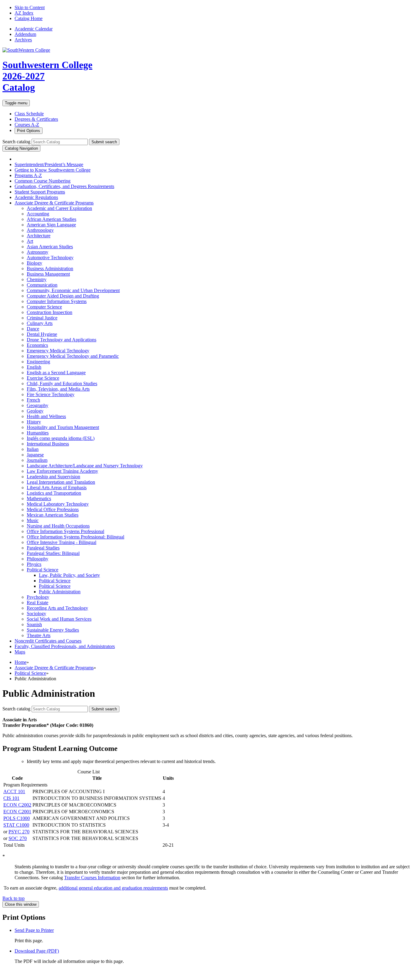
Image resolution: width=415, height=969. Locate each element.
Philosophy (37, 558)
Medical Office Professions (53, 509)
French (33, 400)
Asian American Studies (50, 246)
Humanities (38, 432)
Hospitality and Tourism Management (63, 427)
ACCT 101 (14, 791)
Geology (35, 410)
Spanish (34, 624)
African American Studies (51, 219)
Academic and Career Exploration (59, 208)
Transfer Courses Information (92, 877)
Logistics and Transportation (54, 493)
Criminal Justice (42, 317)
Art (30, 241)
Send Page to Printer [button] (34, 930)
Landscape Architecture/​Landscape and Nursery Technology (85, 465)
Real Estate (37, 602)
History (34, 421)
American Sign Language (51, 224)
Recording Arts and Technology (57, 608)
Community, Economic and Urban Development (73, 290)
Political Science (42, 569)
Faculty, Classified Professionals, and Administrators (65, 646)
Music (33, 520)
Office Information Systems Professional (65, 531)
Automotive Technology (50, 257)
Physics (34, 564)
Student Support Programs (40, 191)
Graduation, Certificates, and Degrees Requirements (64, 186)
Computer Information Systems (57, 301)
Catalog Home (29, 18)
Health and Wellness (46, 416)
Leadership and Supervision (53, 476)
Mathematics (39, 498)
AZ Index (24, 13)
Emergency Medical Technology (58, 350)
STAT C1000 (16, 825)
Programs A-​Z (28, 175)
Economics (37, 345)
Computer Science (44, 306)
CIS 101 (11, 798)
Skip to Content (30, 7)
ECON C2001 (17, 811)
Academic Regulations (36, 197)
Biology (34, 263)
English (34, 367)
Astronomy (37, 252)
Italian (33, 449)
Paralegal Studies (43, 547)
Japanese (35, 454)
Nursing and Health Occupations (58, 525)
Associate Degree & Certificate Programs (54, 667)
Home (20, 662)
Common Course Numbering (42, 180)
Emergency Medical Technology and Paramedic (73, 356)
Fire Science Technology (50, 394)
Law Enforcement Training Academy (62, 471)
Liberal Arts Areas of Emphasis (57, 487)
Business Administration (50, 268)
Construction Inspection (49, 312)
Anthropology (40, 230)
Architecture (38, 235)
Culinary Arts (40, 323)
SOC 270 (18, 838)
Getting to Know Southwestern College (53, 170)
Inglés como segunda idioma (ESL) (60, 438)
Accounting (38, 213)
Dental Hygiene (42, 334)
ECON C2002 (17, 804)
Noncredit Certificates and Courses (48, 640)
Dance (33, 328)
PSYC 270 (19, 831)
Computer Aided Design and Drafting (63, 295)
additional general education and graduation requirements (113, 888)
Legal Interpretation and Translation (61, 482)
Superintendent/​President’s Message (49, 164)
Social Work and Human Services (59, 619)
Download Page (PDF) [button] (37, 950)
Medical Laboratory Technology (58, 504)
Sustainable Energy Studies (53, 630)
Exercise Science (43, 378)
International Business (48, 443)
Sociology (36, 613)
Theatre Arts (38, 635)
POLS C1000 (16, 818)
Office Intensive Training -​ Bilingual (61, 542)
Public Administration (60, 591)
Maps (20, 651)
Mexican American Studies (52, 515)
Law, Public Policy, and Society (69, 575)
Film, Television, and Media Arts (58, 389)
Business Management (48, 274)
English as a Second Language (56, 372)
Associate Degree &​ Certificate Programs (54, 202)
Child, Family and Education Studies (62, 383)
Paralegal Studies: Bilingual (53, 553)
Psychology (38, 597)
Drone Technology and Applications (61, 339)
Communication (42, 285)
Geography (37, 405)
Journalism (37, 460)
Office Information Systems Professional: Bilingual (75, 536)
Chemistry (36, 279)
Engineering (38, 361)
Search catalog (16, 141)
